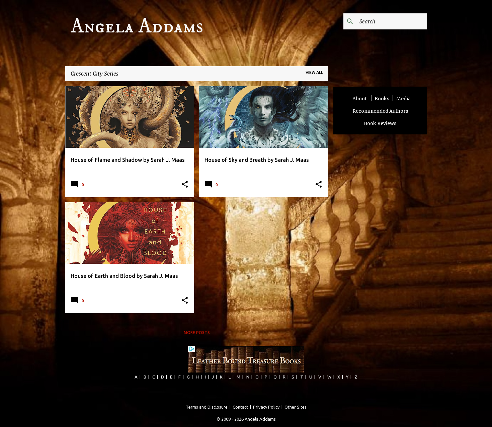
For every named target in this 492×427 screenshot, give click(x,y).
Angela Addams (137, 26)
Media (403, 99)
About (359, 99)
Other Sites (295, 407)
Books (382, 99)
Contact (240, 407)
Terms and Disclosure (207, 407)
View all (314, 72)
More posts (197, 332)
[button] (185, 184)
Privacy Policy (266, 407)
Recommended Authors (380, 111)
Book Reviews (380, 123)
